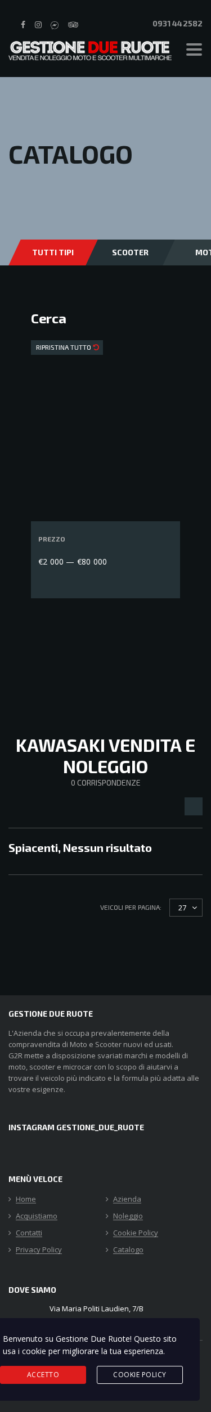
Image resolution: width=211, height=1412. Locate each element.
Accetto (43, 1374)
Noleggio (128, 1216)
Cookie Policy (135, 1233)
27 (182, 908)
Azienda (127, 1199)
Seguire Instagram (113, 673)
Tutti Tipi (53, 252)
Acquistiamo (36, 1216)
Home (26, 1199)
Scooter (130, 252)
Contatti (29, 1233)
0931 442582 (177, 23)
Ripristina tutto (64, 347)
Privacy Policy (39, 1250)
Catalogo (128, 1250)
